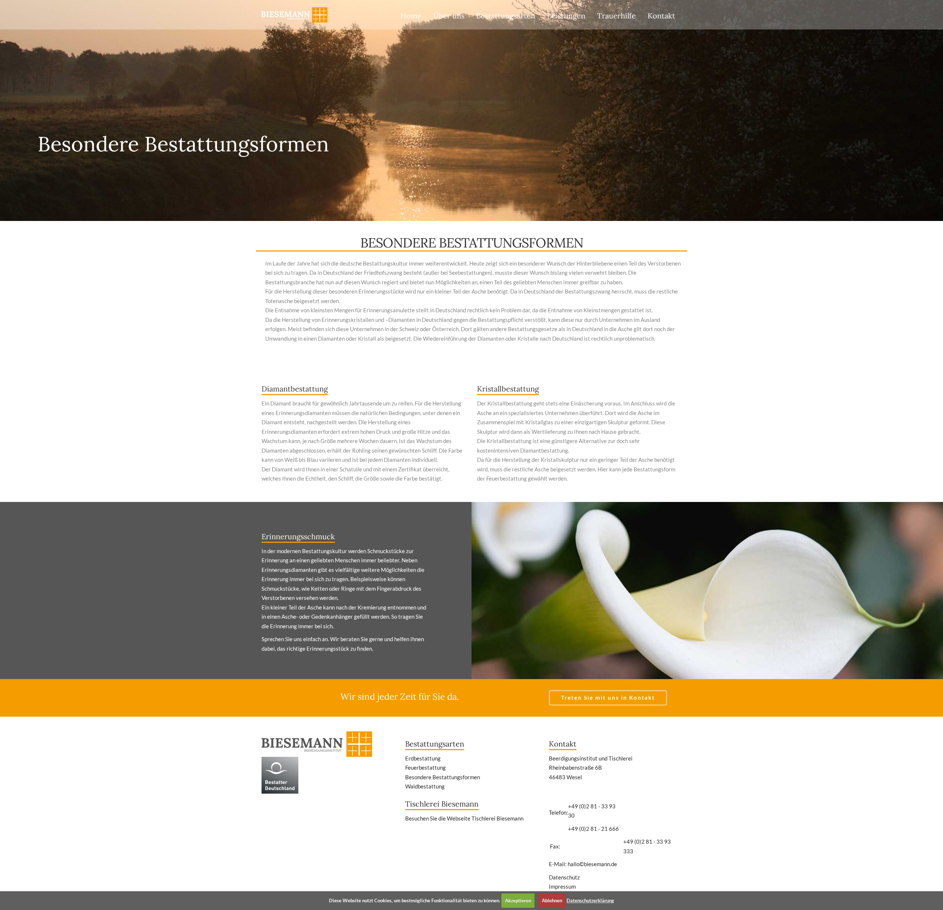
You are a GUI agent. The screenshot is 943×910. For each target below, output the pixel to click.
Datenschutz (564, 877)
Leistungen (566, 15)
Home (410, 15)
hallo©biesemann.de (592, 864)
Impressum (562, 886)
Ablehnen (552, 900)
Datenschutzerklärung (590, 900)
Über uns (449, 15)
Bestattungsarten (505, 15)
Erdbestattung (423, 758)
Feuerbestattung (425, 767)
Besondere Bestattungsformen (442, 777)
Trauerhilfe (616, 15)
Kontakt (661, 15)
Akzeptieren (518, 900)
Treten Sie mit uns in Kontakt (608, 697)
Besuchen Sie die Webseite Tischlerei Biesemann (464, 818)
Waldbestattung (425, 786)
